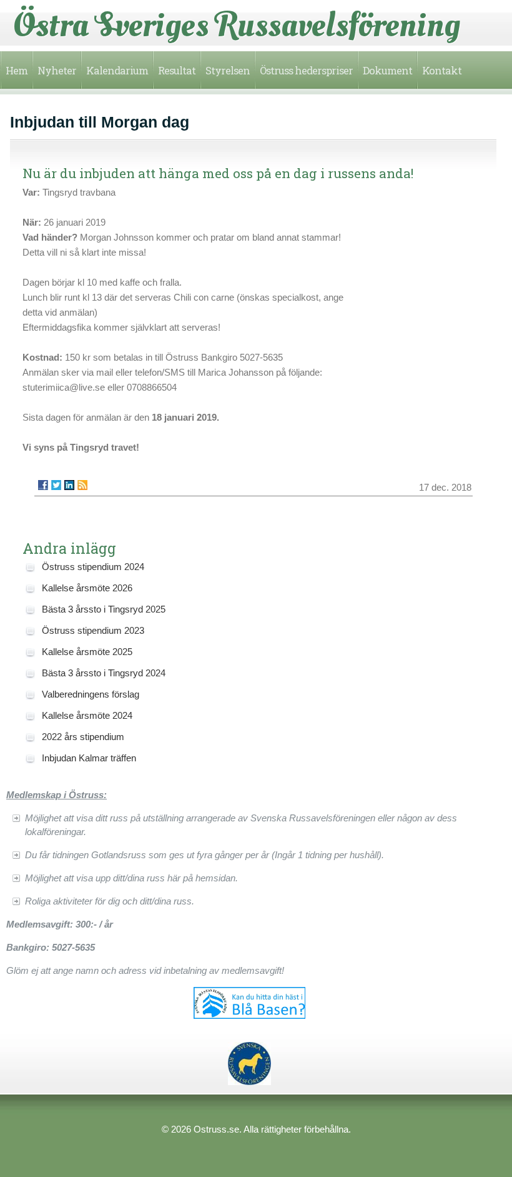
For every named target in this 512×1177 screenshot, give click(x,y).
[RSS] (82, 485)
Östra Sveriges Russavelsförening (236, 25)
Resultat (176, 70)
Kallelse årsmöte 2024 (87, 715)
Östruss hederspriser (306, 70)
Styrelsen (227, 70)
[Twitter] (56, 485)
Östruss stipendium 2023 (93, 630)
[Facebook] (43, 485)
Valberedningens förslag (90, 694)
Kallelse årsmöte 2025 (87, 651)
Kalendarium (117, 70)
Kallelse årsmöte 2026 (87, 588)
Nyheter (56, 70)
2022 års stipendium (83, 736)
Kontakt (441, 70)
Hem (16, 70)
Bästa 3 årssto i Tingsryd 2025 (103, 609)
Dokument (387, 70)
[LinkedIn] (69, 485)
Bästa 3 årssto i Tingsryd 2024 (103, 673)
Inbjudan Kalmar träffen (89, 758)
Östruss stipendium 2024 (93, 566)
